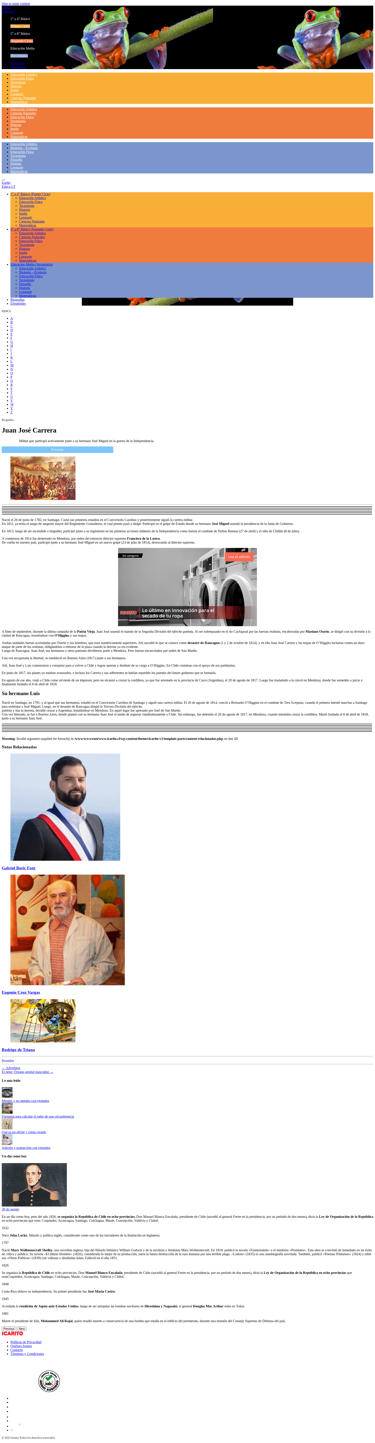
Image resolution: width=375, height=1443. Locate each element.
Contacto (16, 1350)
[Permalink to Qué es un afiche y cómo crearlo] (7, 1128)
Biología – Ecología (24, 148)
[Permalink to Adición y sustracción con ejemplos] (7, 1144)
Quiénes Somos (21, 1346)
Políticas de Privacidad (25, 1342)
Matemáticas (19, 102)
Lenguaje (16, 94)
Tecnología (18, 82)
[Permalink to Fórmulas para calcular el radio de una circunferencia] (7, 1112)
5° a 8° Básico (31, 229)
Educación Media (31, 264)
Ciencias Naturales (23, 98)
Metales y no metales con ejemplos (25, 1101)
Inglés (14, 90)
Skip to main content (16, 3)
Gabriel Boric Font (18, 868)
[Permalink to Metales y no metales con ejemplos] (7, 1097)
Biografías (17, 63)
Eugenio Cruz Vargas (21, 992)
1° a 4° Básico (30, 194)
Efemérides (18, 67)
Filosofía (16, 159)
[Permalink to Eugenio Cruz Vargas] (67, 984)
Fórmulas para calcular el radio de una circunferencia (38, 1116)
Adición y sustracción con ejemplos (26, 1148)
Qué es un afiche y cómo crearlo (24, 1132)
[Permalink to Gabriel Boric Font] (65, 859)
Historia (15, 86)
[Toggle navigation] (3, 180)
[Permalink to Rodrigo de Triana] (43, 1041)
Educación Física (22, 78)
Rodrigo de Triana (18, 1049)
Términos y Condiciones (27, 1354)
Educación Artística (23, 74)
